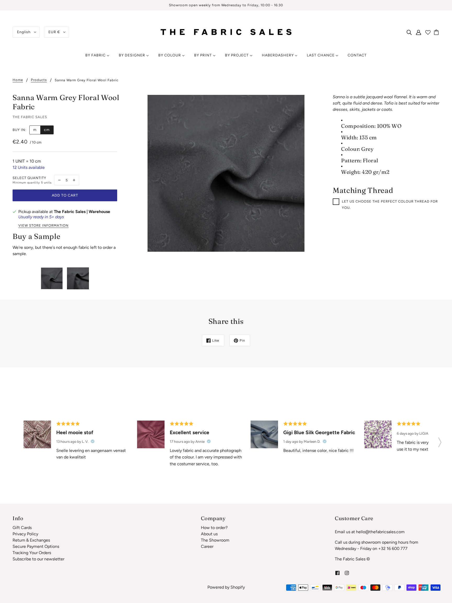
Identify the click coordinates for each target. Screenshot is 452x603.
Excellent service (189, 432)
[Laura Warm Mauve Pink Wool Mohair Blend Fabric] (151, 434)
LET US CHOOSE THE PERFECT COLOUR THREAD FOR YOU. (390, 204)
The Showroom (215, 540)
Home (18, 80)
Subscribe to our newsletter (38, 558)
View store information (43, 225)
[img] (409, 32)
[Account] (418, 32)
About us (209, 533)
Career (207, 546)
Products (39, 80)
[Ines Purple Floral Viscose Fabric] (378, 434)
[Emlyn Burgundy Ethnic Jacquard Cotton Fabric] (37, 434)
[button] (440, 440)
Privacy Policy (25, 533)
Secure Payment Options (36, 546)
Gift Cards (22, 527)
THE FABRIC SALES (30, 117)
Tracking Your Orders (32, 552)
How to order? (214, 527)
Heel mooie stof (74, 432)
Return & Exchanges (31, 540)
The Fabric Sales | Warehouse (82, 211)
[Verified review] (93, 441)
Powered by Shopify (226, 587)
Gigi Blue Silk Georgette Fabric (319, 432)
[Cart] (437, 32)
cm (47, 130)
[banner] (226, 31)
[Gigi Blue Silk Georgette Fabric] (264, 434)
